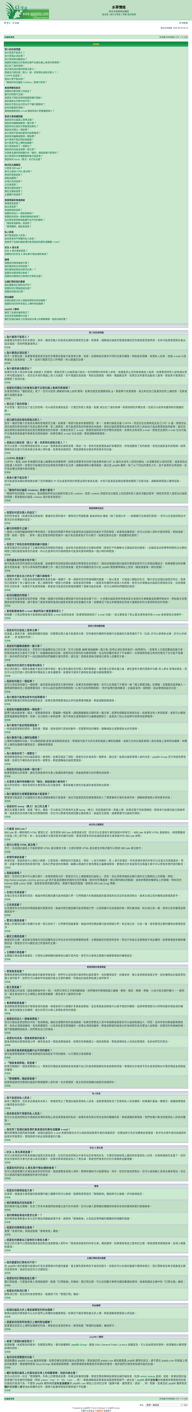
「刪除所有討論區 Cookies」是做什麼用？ (26, 82)
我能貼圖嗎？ (11, 178)
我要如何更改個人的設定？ (18, 91)
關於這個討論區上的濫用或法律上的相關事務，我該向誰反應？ (36, 319)
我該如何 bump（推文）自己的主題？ (23, 159)
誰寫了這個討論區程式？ (17, 312)
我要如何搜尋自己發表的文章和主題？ (24, 276)
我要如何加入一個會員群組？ (19, 213)
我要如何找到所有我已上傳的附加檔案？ (25, 303)
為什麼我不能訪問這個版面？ (19, 139)
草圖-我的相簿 (129, 14)
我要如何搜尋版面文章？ (17, 263)
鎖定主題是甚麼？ (14, 191)
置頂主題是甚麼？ (14, 188)
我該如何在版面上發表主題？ (19, 119)
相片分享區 (115, 14)
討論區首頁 (9, 37)
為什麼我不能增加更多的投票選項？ (23, 133)
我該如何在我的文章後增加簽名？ (21, 126)
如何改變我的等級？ (15, 107)
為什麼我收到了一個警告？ (18, 146)
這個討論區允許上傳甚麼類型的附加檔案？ (26, 300)
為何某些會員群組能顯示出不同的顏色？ (25, 220)
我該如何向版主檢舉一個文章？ (20, 149)
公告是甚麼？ (11, 184)
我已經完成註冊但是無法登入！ (20, 69)
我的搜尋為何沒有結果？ (17, 266)
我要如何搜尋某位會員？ (17, 272)
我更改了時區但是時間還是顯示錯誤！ (24, 97)
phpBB (86, 1408)
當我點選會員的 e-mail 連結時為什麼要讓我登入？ (30, 111)
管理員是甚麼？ (12, 203)
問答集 (184, 23)
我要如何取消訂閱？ (15, 291)
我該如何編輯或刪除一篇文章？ (20, 123)
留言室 (105, 14)
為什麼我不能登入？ (15, 52)
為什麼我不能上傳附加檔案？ (19, 143)
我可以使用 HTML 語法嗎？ (18, 171)
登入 (8, 23)
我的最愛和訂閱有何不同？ (18, 285)
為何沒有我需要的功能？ (17, 316)
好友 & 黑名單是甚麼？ (16, 250)
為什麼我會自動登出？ (16, 59)
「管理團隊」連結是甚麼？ (18, 226)
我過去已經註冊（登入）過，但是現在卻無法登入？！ (32, 72)
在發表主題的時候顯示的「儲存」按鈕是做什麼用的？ (32, 152)
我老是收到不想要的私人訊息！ (20, 238)
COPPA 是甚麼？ (13, 75)
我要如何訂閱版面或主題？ (18, 288)
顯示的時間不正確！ (15, 94)
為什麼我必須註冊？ (15, 56)
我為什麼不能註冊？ (15, 79)
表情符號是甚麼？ (14, 174)
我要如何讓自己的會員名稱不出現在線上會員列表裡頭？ (33, 62)
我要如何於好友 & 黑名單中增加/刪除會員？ (26, 254)
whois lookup (147, 1376)
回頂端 (7, 347)
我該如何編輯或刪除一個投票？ (20, 136)
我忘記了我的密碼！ (15, 65)
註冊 (16, 23)
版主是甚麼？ (11, 206)
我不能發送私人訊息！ (16, 235)
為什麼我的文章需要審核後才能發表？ (24, 156)
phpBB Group (79, 1344)
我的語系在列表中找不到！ (18, 101)
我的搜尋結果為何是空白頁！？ (20, 269)
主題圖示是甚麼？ (14, 194)
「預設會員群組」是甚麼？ (18, 223)
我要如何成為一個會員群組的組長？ (23, 216)
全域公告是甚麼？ (14, 181)
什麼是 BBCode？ (13, 168)
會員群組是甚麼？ (14, 210)
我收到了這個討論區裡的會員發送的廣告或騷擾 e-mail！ (33, 242)
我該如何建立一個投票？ (17, 129)
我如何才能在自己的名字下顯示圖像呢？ (25, 104)
